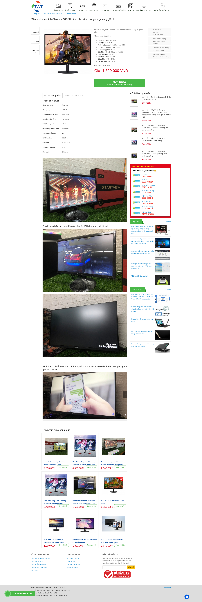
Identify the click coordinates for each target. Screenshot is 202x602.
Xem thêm (167, 222)
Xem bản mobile (72, 567)
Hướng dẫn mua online (38, 564)
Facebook (167, 588)
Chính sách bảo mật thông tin (41, 558)
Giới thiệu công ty (73, 558)
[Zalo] (186, 597)
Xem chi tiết (63, 467)
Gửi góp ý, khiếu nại (73, 564)
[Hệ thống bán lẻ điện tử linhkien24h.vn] (37, 6)
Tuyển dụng (71, 561)
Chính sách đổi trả (37, 561)
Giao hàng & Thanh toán (39, 567)
